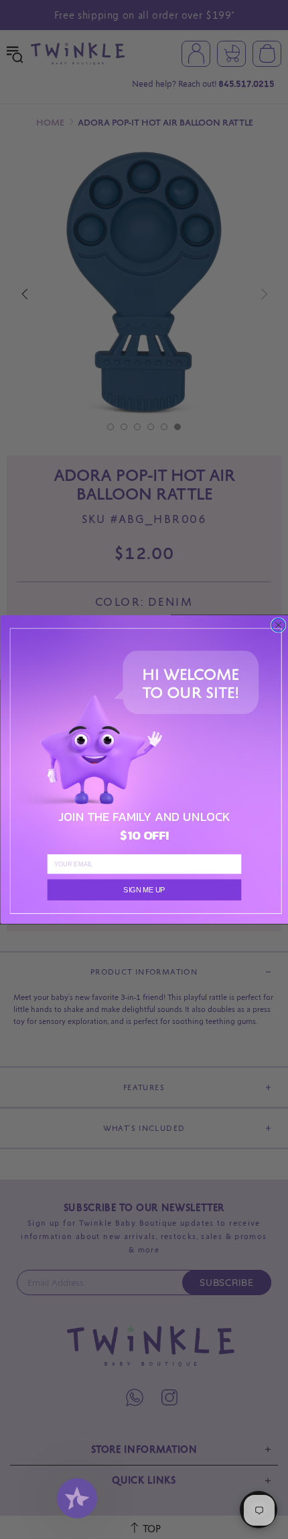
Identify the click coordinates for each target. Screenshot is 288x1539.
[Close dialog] (278, 625)
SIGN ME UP (144, 890)
